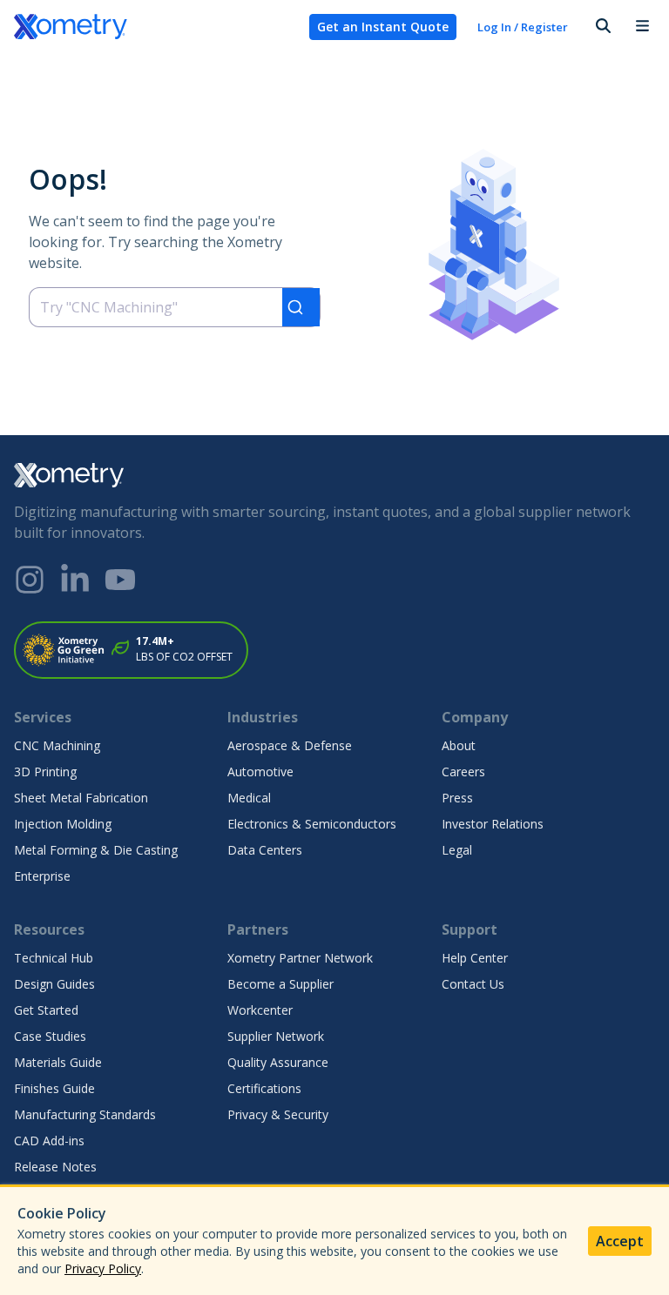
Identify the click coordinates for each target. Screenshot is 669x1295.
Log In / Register (522, 27)
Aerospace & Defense (289, 745)
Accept (620, 1241)
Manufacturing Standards (85, 1114)
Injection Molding (63, 823)
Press (457, 797)
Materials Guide (58, 1062)
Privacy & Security (277, 1114)
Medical (249, 797)
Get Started (46, 1010)
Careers (463, 771)
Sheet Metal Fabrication (81, 797)
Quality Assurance (277, 1062)
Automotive (260, 771)
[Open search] (602, 27)
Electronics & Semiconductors (311, 823)
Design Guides (54, 984)
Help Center (475, 957)
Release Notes (55, 1166)
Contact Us (473, 984)
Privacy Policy (102, 1268)
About (459, 745)
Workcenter (260, 1010)
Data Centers (264, 850)
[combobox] (175, 307)
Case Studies (50, 1036)
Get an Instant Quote (383, 26)
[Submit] (301, 307)
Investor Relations (493, 823)
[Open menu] (642, 27)
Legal (457, 850)
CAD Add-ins (49, 1140)
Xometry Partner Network (300, 957)
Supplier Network (275, 1036)
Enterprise (42, 876)
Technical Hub (53, 957)
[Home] (154, 27)
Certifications (264, 1088)
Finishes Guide (54, 1088)
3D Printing (45, 771)
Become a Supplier (280, 984)
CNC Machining (57, 745)
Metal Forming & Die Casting (96, 850)
